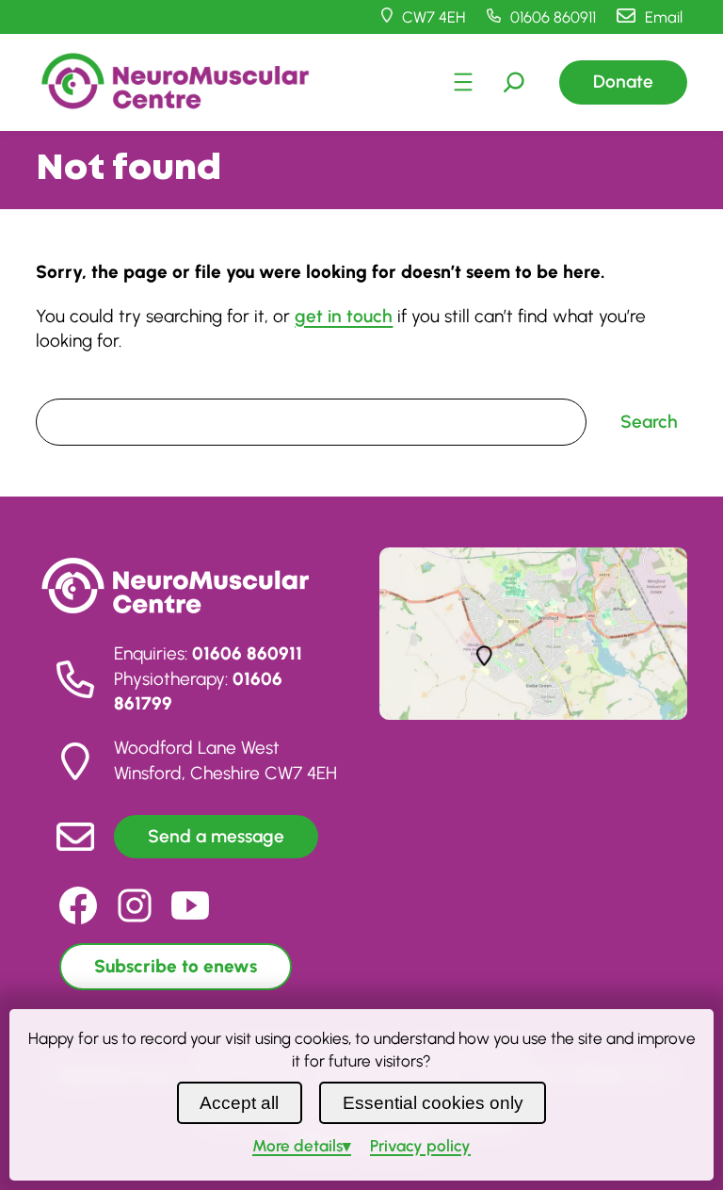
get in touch (344, 316)
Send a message (216, 836)
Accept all (239, 1103)
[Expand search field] (514, 82)
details (297, 1145)
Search (60, 385)
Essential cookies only (433, 1103)
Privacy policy (420, 1145)
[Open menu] (463, 82)
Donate (623, 81)
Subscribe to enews (175, 966)
